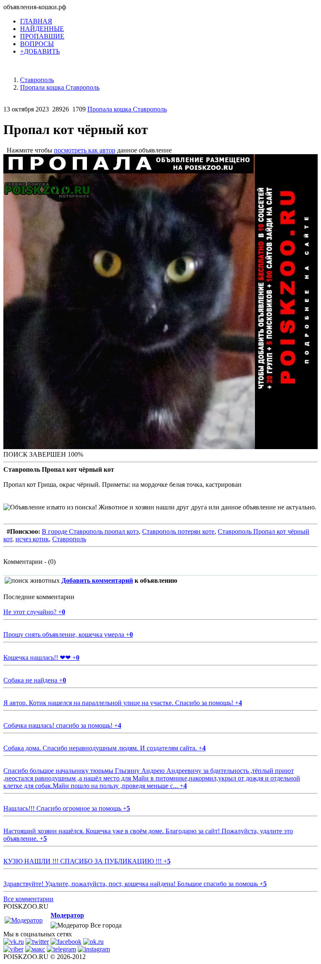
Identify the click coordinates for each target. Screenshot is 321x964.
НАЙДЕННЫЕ (42, 28)
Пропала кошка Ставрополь (127, 109)
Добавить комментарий (97, 580)
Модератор (67, 915)
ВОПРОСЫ (37, 43)
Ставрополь (69, 539)
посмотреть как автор (84, 150)
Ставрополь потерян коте (178, 531)
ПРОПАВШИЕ (42, 36)
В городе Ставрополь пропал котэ (90, 531)
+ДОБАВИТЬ (40, 51)
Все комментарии (28, 898)
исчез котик (32, 539)
